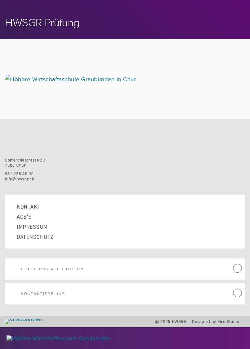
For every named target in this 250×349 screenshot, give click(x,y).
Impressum (32, 227)
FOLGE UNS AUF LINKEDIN (52, 269)
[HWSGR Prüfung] (70, 79)
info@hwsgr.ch (19, 179)
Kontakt (28, 206)
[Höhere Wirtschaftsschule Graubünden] (101, 338)
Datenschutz (35, 237)
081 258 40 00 (19, 173)
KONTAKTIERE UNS (43, 293)
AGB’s (24, 216)
